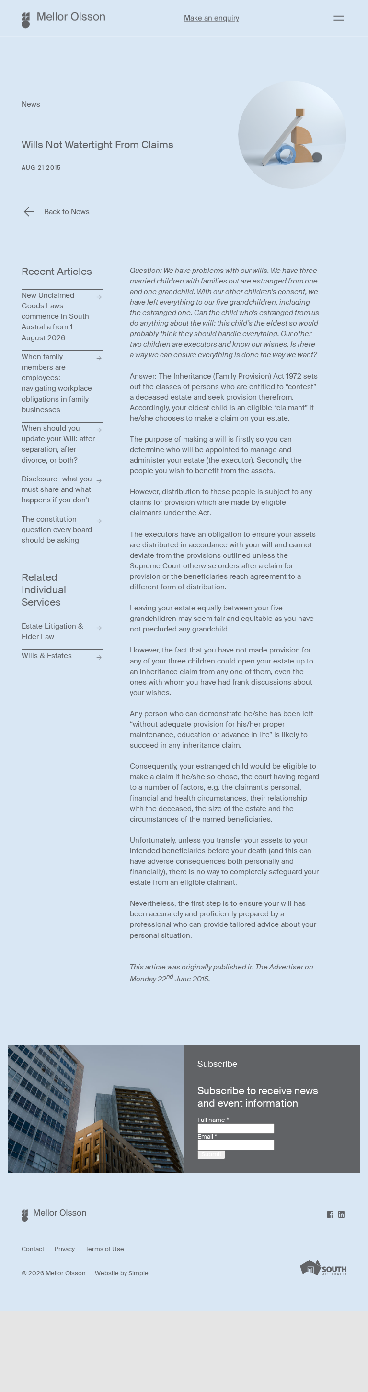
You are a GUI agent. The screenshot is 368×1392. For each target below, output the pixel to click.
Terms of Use (104, 1249)
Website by (111, 1273)
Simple (138, 1273)
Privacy (65, 1249)
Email (207, 1137)
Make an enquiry (211, 18)
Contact (33, 1249)
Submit (211, 1154)
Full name (213, 1120)
